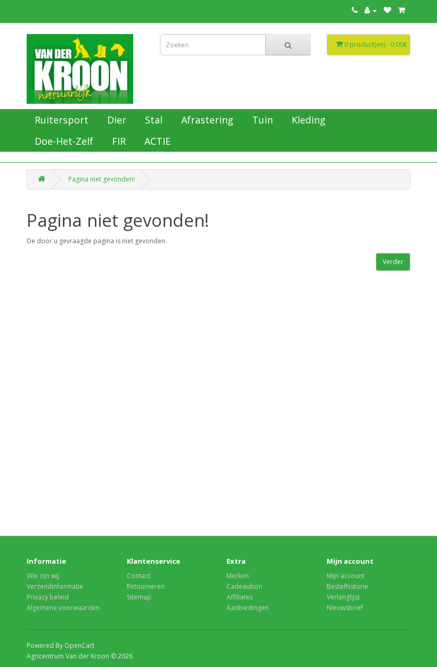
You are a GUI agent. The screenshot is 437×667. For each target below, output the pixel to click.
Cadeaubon (244, 586)
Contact (138, 575)
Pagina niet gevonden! (101, 179)
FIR (117, 141)
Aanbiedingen (247, 607)
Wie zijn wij (43, 575)
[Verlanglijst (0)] (387, 10)
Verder (393, 261)
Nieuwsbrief (345, 607)
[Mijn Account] (371, 10)
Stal (152, 119)
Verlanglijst (343, 597)
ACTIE (156, 141)
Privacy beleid (48, 597)
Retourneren (146, 586)
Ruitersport (60, 119)
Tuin (261, 119)
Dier (115, 119)
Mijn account (346, 575)
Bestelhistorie (347, 586)
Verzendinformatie (55, 586)
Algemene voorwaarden (63, 607)
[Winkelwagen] (401, 10)
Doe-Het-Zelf (62, 141)
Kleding (307, 119)
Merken (237, 575)
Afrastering (206, 119)
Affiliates (239, 597)
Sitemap (139, 597)
